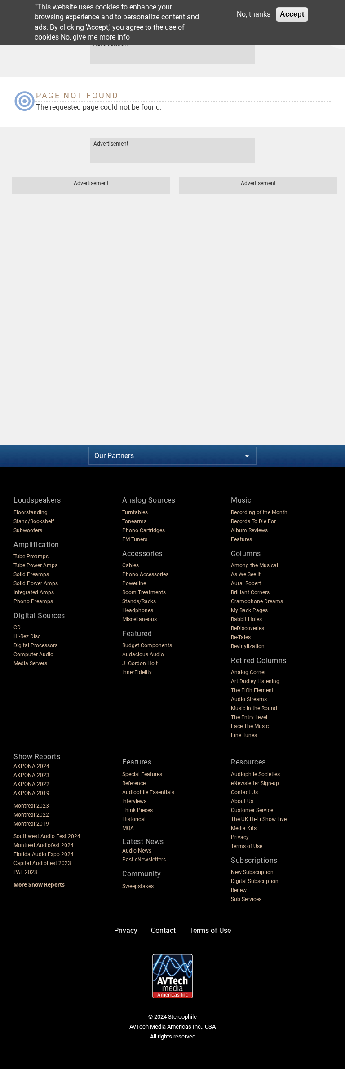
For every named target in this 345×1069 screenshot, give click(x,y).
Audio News (136, 851)
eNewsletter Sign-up (255, 783)
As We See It (246, 574)
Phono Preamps (33, 601)
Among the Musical (254, 565)
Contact (163, 930)
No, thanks (253, 14)
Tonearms (134, 521)
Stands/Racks (139, 601)
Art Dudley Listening (255, 681)
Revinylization (248, 646)
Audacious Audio (143, 654)
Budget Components (147, 645)
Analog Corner (248, 672)
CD (17, 627)
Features (241, 539)
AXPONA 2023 (31, 775)
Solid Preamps (31, 574)
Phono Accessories (145, 574)
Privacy (240, 837)
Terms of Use (246, 846)
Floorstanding (30, 512)
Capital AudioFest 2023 (42, 863)
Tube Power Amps (35, 565)
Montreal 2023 (31, 806)
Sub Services (246, 899)
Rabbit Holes (246, 619)
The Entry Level (249, 717)
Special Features (142, 774)
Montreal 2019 (31, 824)
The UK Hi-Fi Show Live (259, 819)
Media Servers (30, 663)
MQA (128, 828)
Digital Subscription (255, 881)
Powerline (134, 583)
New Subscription (252, 872)
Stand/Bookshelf (33, 521)
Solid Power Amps (35, 583)
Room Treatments (144, 592)
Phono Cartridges (143, 530)
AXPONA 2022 (31, 784)
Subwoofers (27, 530)
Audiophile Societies (255, 774)
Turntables (135, 512)
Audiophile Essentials (148, 792)
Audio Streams (249, 699)
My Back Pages (249, 610)
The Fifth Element (252, 690)
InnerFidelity (137, 672)
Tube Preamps (31, 556)
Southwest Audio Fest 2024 (46, 836)
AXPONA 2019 (31, 793)
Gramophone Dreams (257, 601)
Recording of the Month (259, 512)
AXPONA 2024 (31, 766)
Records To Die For (253, 521)
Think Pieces (137, 810)
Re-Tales (241, 637)
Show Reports (36, 756)
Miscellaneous (139, 619)
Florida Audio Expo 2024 (43, 854)
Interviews (134, 801)
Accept (292, 14)
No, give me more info (95, 37)
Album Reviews (249, 530)
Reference (134, 783)
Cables (130, 565)
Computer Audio (33, 654)
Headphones (137, 610)
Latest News (143, 841)
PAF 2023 (25, 872)
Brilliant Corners (250, 592)
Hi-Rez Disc (26, 636)
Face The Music (250, 726)
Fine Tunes (244, 735)
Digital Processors (35, 645)
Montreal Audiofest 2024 (43, 845)
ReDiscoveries (247, 628)
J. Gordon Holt (140, 663)
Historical (134, 819)
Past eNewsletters (144, 860)
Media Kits (244, 828)
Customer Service (252, 810)
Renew (239, 890)
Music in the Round (254, 708)
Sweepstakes (138, 886)
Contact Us (244, 792)
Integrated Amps (33, 592)
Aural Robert (246, 583)
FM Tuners (134, 539)
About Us (242, 801)
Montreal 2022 (31, 815)
